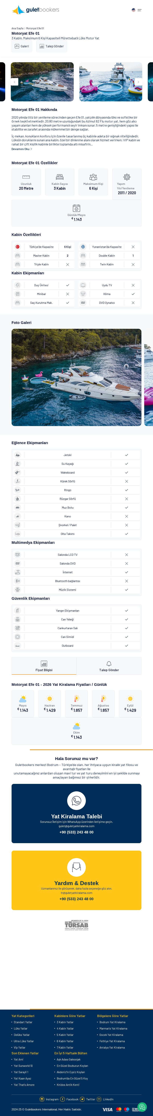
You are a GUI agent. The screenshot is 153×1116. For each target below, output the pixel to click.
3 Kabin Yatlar (65, 1022)
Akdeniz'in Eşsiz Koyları (71, 1072)
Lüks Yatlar (20, 1028)
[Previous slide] (14, 82)
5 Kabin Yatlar (65, 1034)
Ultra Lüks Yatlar (24, 1041)
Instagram (52, 1099)
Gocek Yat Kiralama (111, 1034)
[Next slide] (138, 82)
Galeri (25, 46)
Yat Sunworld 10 (23, 1065)
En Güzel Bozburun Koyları (72, 1065)
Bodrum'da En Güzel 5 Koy (72, 1078)
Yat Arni (18, 1059)
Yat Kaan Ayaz (22, 1078)
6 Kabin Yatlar (65, 1041)
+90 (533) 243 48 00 (76, 832)
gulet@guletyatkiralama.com (76, 826)
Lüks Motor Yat (89, 38)
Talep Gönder (55, 46)
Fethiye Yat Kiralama (112, 1041)
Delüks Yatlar (22, 1034)
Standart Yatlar (23, 1022)
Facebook (72, 1099)
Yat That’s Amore (24, 1084)
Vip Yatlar (19, 1047)
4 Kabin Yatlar (65, 1028)
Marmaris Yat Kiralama (113, 1028)
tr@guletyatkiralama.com (76, 892)
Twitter (90, 1099)
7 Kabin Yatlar (65, 1047)
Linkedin (108, 1099)
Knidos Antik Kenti (68, 1084)
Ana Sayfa (17, 28)
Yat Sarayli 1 (21, 1072)
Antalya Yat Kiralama (112, 1047)
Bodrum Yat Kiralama (112, 1022)
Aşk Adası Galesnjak (68, 1059)
